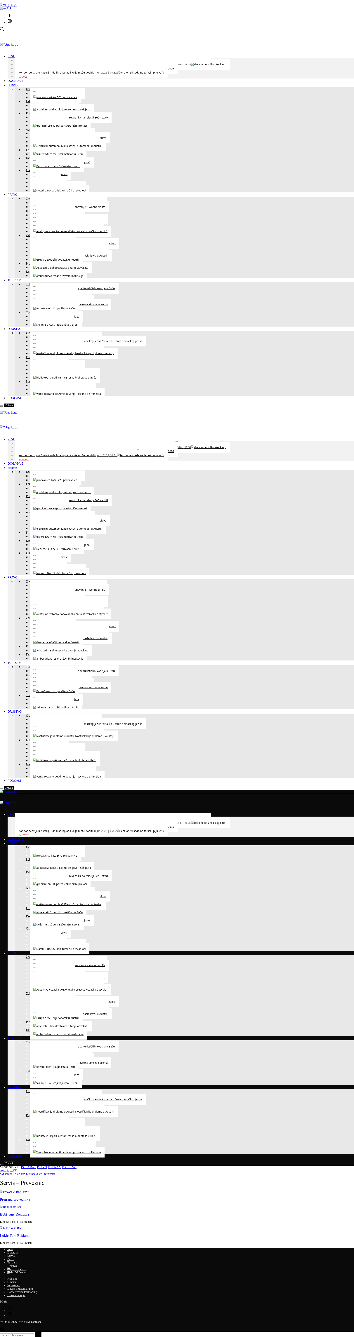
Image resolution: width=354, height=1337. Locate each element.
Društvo (12, 1265)
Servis (11, 1255)
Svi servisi (6, 1173)
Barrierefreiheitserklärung (22, 1292)
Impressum (13, 1285)
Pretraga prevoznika (15, 1199)
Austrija (4, 1170)
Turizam (12, 1262)
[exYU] (5, 8)
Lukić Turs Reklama (15, 1235)
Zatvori (9, 405)
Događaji (12, 1252)
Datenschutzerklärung (20, 1288)
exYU (13, 1170)
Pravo (10, 1259)
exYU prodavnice (31, 1173)
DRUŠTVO (69, 1167)
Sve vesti (24, 76)
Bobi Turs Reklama (14, 1214)
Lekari (16, 1173)
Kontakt (12, 1278)
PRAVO (42, 1167)
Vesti (10, 1249)
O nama (12, 1282)
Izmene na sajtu (16, 1295)
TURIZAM (54, 1167)
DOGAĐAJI (28, 1167)
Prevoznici (49, 1173)
